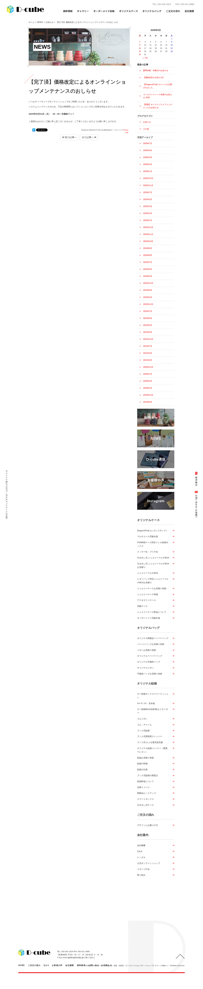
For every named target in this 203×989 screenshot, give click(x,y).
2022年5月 (147, 325)
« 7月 (145, 58)
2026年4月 (147, 157)
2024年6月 (147, 269)
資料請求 (81, 965)
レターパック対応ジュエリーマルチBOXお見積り (152, 581)
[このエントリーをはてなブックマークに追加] (33, 130)
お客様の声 (57, 965)
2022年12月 (148, 304)
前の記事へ (70, 137)
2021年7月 (147, 346)
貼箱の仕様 (142, 769)
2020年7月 (147, 374)
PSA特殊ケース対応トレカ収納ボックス (152, 544)
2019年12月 (148, 395)
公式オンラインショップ (148, 863)
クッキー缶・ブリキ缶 (147, 552)
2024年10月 (148, 241)
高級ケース (142, 606)
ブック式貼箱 (143, 730)
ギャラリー (83, 11)
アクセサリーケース (146, 600)
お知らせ (147, 122)
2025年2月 (147, 213)
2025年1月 (147, 220)
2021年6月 (147, 353)
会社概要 (141, 845)
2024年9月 (147, 248)
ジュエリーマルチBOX (147, 573)
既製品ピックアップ (146, 793)
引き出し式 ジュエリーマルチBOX (153, 558)
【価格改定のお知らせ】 (153, 77)
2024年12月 (148, 227)
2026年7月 (147, 143)
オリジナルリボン (145, 668)
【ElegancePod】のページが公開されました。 (157, 86)
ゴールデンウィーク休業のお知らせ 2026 (157, 96)
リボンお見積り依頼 (146, 650)
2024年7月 (147, 262)
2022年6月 (147, 318)
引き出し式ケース (145, 805)
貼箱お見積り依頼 (145, 758)
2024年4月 (147, 276)
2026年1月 (147, 171)
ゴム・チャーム (144, 724)
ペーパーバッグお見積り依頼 (150, 644)
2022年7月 (147, 311)
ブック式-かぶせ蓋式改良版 (150, 742)
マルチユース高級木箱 (147, 536)
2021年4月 (147, 360)
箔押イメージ (143, 787)
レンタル (141, 857)
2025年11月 (148, 185)
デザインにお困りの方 (147, 825)
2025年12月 (148, 178)
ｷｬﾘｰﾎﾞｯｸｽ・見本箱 (146, 703)
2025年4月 (147, 199)
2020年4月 (147, 381)
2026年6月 (147, 150)
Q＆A (139, 851)
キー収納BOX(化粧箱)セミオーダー (152, 711)
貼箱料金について (145, 781)
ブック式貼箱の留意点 (147, 775)
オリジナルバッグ (148, 627)
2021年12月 (148, 339)
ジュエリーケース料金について (151, 612)
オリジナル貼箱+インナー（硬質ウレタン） (152, 750)
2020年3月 (147, 388)
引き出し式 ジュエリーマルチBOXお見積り (153, 565)
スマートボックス (145, 799)
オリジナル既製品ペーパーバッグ (152, 638)
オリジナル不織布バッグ (148, 662)
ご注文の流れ (173, 11)
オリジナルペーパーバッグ (149, 656)
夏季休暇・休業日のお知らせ (155, 70)
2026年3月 (147, 164)
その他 (146, 129)
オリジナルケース (148, 520)
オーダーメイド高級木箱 (148, 618)
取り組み (141, 875)
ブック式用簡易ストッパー (149, 736)
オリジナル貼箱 (147, 683)
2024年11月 (148, 234)
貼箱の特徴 (142, 763)
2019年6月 (147, 402)
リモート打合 (143, 869)
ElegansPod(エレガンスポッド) (152, 530)
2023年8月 (147, 290)
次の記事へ (88, 137)
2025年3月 (147, 206)
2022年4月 (147, 332)
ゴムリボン (142, 719)
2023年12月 (148, 283)
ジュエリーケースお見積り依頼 (151, 588)
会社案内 (142, 834)
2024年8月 (147, 255)
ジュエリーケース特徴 (147, 594)
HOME (21, 965)
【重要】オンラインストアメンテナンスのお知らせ (157, 106)
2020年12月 (148, 367)
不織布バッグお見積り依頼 (149, 674)
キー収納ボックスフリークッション (152, 696)
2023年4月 (147, 297)
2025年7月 (147, 192)
